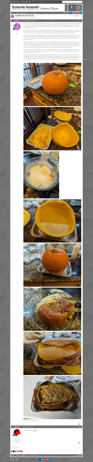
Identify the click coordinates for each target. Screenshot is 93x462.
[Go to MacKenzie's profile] (17, 432)
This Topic (77, 1)
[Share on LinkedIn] (12, 451)
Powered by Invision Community (77, 459)
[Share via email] (20, 451)
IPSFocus (17, 458)
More (78, 8)
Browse (71, 8)
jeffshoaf (18, 17)
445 (17, 33)
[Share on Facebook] (16, 451)
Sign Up (23, 1)
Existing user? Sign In (15, 1)
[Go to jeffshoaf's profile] (12, 16)
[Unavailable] (52, 84)
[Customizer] (27, 2)
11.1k (17, 439)
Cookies (16, 460)
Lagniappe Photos (33, 17)
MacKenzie (17, 426)
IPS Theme (12, 458)
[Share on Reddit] (18, 451)
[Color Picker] (29, 2)
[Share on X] (14, 451)
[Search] (81, 2)
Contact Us (12, 460)
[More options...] (80, 20)
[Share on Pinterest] (22, 451)
